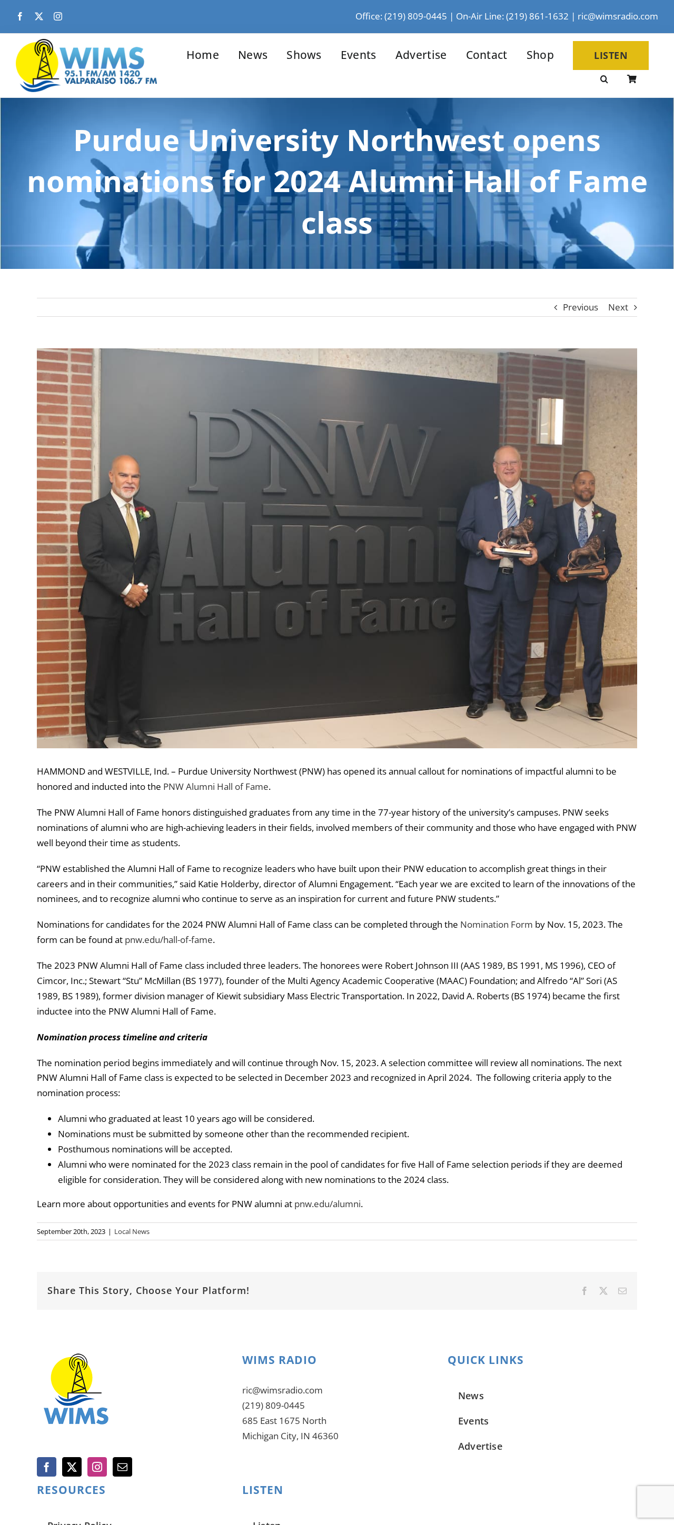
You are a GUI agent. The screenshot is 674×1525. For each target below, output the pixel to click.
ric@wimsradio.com (618, 16)
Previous (580, 307)
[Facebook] (46, 1467)
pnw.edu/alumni (326, 1204)
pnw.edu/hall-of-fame (169, 940)
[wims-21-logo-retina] (86, 43)
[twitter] (39, 16)
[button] (604, 80)
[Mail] (122, 1467)
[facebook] (20, 16)
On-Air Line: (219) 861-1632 (512, 16)
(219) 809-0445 (273, 1405)
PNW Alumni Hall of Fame (216, 786)
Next (618, 307)
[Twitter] (72, 1467)
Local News (132, 1231)
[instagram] (58, 16)
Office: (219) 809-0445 (401, 16)
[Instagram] (97, 1467)
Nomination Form (496, 924)
